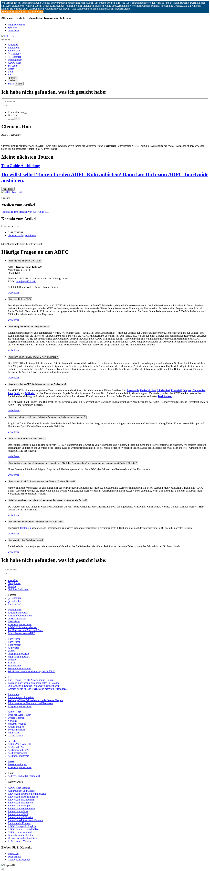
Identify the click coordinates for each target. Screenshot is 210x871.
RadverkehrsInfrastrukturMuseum (25, 820)
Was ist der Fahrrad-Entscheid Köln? (26, 438)
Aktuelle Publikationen (20, 615)
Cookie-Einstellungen (19, 859)
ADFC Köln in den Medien (22, 627)
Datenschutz (14, 856)
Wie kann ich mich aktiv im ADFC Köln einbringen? (33, 357)
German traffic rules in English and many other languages (37, 688)
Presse (11, 68)
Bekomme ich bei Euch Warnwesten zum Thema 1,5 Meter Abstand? (42, 481)
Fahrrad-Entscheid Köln (20, 835)
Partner (11, 650)
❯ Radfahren (14, 56)
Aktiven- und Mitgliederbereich (24, 776)
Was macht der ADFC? (20, 299)
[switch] (25, 113)
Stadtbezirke (14, 665)
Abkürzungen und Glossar (21, 790)
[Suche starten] (5, 105)
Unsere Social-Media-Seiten (22, 838)
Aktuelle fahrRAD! (18, 612)
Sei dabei (12, 65)
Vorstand (12, 720)
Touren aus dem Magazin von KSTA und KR (25, 211)
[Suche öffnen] (6, 39)
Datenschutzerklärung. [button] (119, 8)
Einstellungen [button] (18, 11)
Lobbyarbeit (14, 644)
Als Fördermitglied (17, 753)
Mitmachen (14, 732)
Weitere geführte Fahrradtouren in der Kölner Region (35, 700)
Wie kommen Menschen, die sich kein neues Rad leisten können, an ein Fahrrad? (48, 500)
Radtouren (13, 47)
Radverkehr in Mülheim (20, 817)
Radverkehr (14, 50)
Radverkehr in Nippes (19, 805)
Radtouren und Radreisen (21, 697)
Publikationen (15, 59)
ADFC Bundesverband (20, 832)
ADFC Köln (14, 62)
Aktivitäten (13, 647)
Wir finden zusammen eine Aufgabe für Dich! (31, 671)
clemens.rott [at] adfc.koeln (22, 235)
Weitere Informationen (19, 668)
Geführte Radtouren (18, 589)
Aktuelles (13, 44)
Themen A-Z (14, 604)
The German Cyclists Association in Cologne (31, 680)
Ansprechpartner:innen (20, 624)
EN (9, 74)
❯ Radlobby (14, 53)
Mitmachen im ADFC (19, 656)
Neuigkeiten (14, 583)
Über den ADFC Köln (19, 714)
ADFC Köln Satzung (19, 787)
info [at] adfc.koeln (26, 281)
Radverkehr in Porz (18, 811)
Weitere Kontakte (17, 723)
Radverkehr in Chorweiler (21, 808)
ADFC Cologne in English (22, 826)
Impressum (13, 853)
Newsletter (13, 30)
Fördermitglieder (16, 729)
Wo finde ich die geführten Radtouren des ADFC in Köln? (36, 521)
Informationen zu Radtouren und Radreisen (30, 703)
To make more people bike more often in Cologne (33, 683)
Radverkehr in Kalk (18, 814)
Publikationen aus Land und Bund (25, 630)
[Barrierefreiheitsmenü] (2, 39)
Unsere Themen (16, 717)
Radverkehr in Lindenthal (21, 799)
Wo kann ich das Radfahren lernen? (26, 540)
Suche (11, 83)
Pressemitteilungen (17, 764)
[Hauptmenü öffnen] (9, 39)
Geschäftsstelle (15, 735)
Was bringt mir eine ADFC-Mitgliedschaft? (29, 326)
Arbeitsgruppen (16, 726)
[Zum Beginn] (2, 869)
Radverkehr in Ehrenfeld (20, 802)
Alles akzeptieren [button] (34, 11)
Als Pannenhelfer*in (18, 755)
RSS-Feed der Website (19, 841)
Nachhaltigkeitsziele (18, 653)
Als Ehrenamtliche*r (18, 750)
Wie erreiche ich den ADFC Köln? (25, 260)
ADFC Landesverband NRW (23, 829)
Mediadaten (14, 621)
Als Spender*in (16, 747)
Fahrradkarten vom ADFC (21, 633)
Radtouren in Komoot (19, 823)
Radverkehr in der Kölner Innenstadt (27, 793)
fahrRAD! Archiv (17, 618)
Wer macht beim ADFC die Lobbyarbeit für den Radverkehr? (37, 384)
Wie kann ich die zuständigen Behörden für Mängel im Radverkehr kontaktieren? (47, 417)
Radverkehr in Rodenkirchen (23, 796)
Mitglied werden (16, 24)
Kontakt (12, 662)
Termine (12, 586)
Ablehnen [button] (6, 11)
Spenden (12, 27)
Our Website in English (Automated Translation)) (33, 685)
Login (11, 71)
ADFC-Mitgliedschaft (19, 744)
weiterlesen (14, 292)
